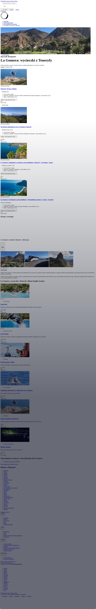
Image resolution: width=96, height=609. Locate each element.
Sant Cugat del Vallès (9, 508)
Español (5, 576)
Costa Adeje (6, 482)
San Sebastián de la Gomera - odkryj (9, 464)
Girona (5, 493)
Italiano (5, 580)
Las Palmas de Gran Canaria (10, 488)
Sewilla (5, 473)
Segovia (5, 506)
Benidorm (6, 490)
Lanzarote (6, 484)
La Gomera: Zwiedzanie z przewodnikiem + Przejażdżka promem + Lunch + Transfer (27, 199)
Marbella (6, 501)
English (5, 568)
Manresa (6, 509)
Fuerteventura (7, 486)
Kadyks (5, 504)
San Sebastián (7, 498)
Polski (5, 586)
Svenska (6, 589)
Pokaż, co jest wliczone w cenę (8, 99)
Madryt (5, 471)
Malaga (5, 475)
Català (5, 569)
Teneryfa (6, 478)
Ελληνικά (6, 575)
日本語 (5, 583)
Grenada (6, 477)
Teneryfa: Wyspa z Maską (9, 89)
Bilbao (5, 494)
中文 (5, 590)
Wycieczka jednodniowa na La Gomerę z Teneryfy (16, 127)
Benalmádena (7, 489)
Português (6, 585)
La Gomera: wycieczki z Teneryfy (12, 461)
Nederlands (6, 582)
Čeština (5, 571)
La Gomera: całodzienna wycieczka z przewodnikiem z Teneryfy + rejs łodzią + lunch (27, 162)
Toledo (5, 485)
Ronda (5, 500)
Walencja (6, 474)
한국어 (5, 579)
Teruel (5, 492)
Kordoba (6, 481)
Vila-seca (6, 505)
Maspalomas (7, 496)
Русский (6, 587)
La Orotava (6, 502)
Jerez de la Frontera (8, 497)
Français (6, 577)
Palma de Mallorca (8, 479)
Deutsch (6, 573)
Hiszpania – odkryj (5, 512)
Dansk (5, 572)
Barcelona (6, 470)
